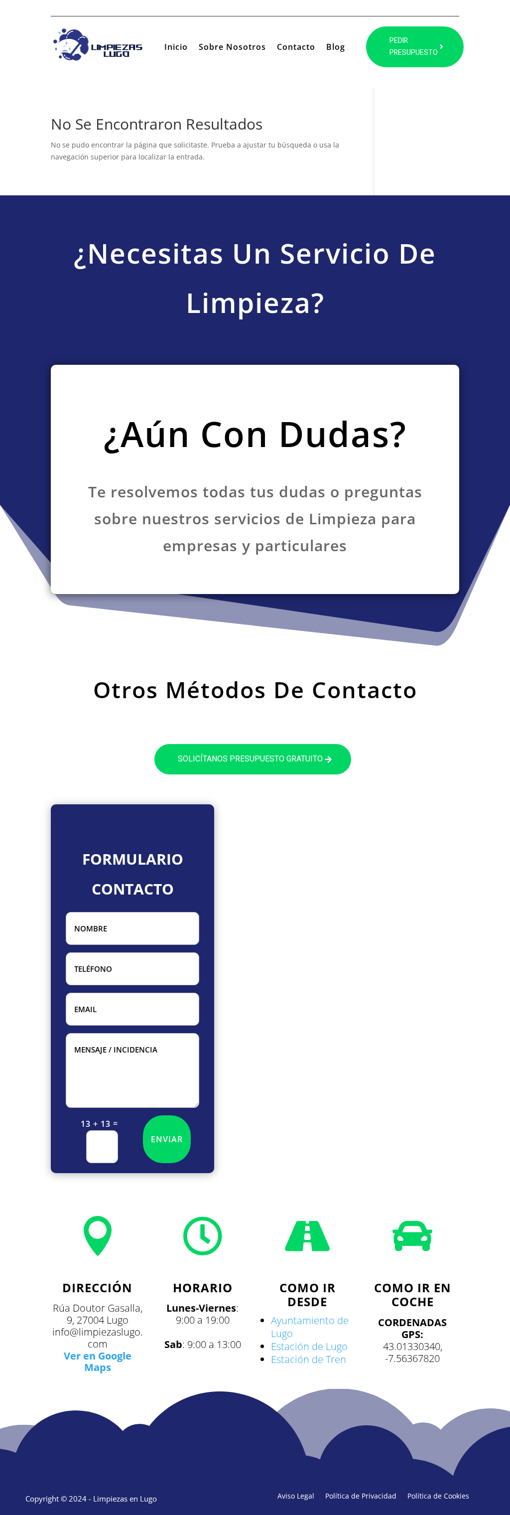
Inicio (176, 47)
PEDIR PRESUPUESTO (413, 46)
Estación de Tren (308, 1359)
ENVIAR (167, 1139)
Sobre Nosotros (232, 47)
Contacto (296, 47)
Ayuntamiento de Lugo (310, 1327)
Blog (335, 47)
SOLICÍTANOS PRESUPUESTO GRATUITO (250, 759)
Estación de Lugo (309, 1346)
